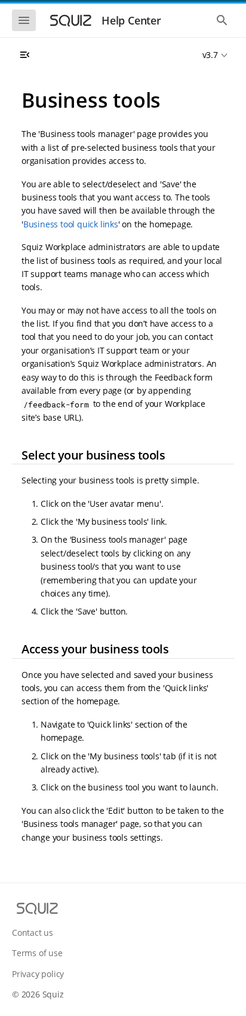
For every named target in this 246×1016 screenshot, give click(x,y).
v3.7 (210, 54)
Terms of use (37, 953)
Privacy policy (38, 974)
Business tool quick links (70, 224)
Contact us (32, 932)
